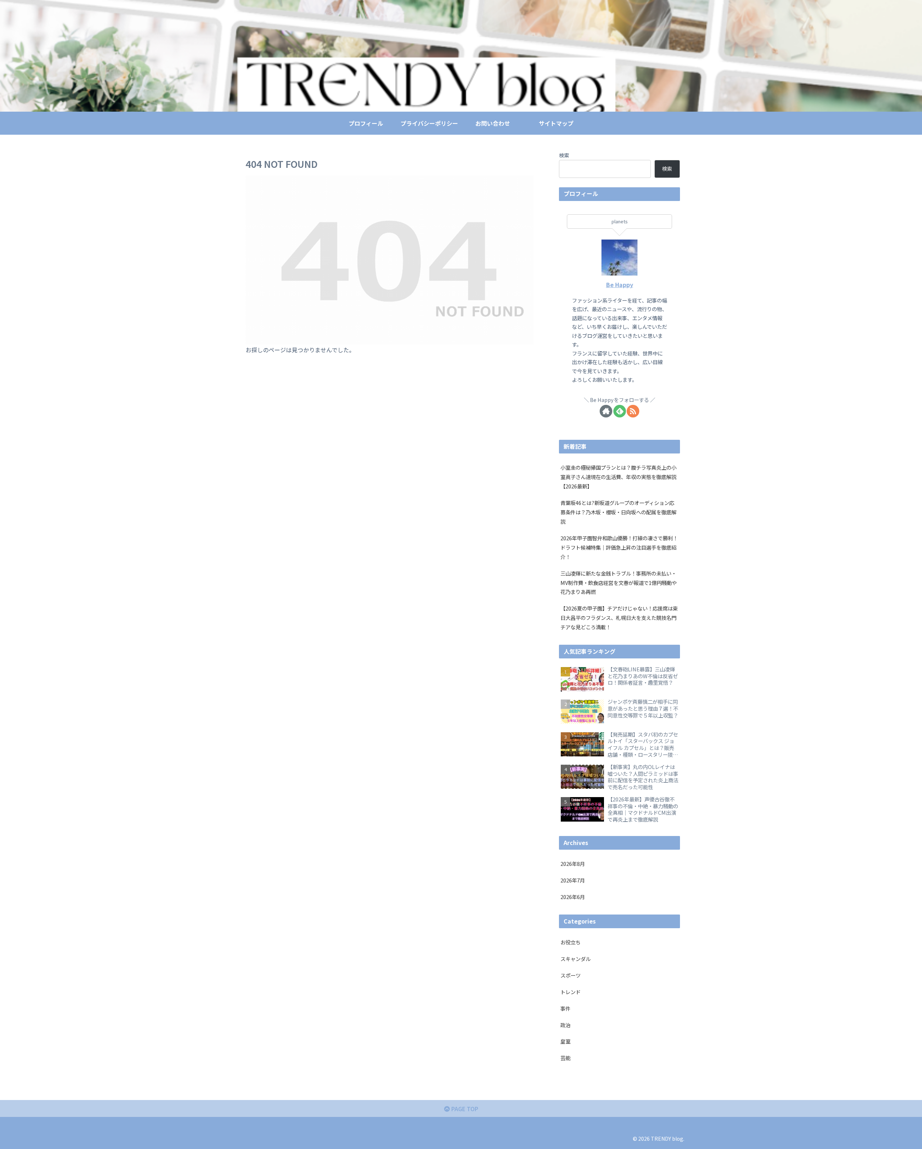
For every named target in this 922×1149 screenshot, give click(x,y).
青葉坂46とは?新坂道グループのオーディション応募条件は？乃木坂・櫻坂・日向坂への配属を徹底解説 (618, 512)
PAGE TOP (464, 1108)
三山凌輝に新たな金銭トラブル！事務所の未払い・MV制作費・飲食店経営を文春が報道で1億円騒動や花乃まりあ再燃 (618, 582)
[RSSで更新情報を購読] (633, 411)
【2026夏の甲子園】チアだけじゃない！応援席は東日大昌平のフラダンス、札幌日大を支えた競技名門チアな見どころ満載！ (619, 617)
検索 (564, 155)
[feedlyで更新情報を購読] (619, 411)
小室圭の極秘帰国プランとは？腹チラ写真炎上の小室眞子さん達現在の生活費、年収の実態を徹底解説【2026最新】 (618, 477)
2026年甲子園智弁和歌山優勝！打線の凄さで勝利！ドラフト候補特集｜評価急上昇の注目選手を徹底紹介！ (619, 547)
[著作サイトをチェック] (606, 411)
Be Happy (619, 285)
